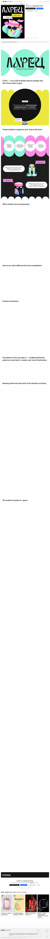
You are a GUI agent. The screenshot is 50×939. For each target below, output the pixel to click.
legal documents (20, 937)
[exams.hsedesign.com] (8, 1)
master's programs (18, 1)
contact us (25, 937)
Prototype (6, 875)
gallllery (46, 929)
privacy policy (14, 937)
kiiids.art (46, 932)
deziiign (38, 929)
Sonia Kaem (26, 4)
